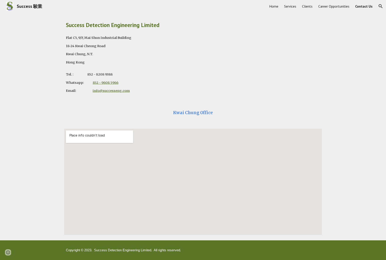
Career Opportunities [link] (333, 6)
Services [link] (290, 6)
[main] (193, 25)
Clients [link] (307, 6)
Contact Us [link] (364, 6)
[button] (380, 6)
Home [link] (273, 6)
